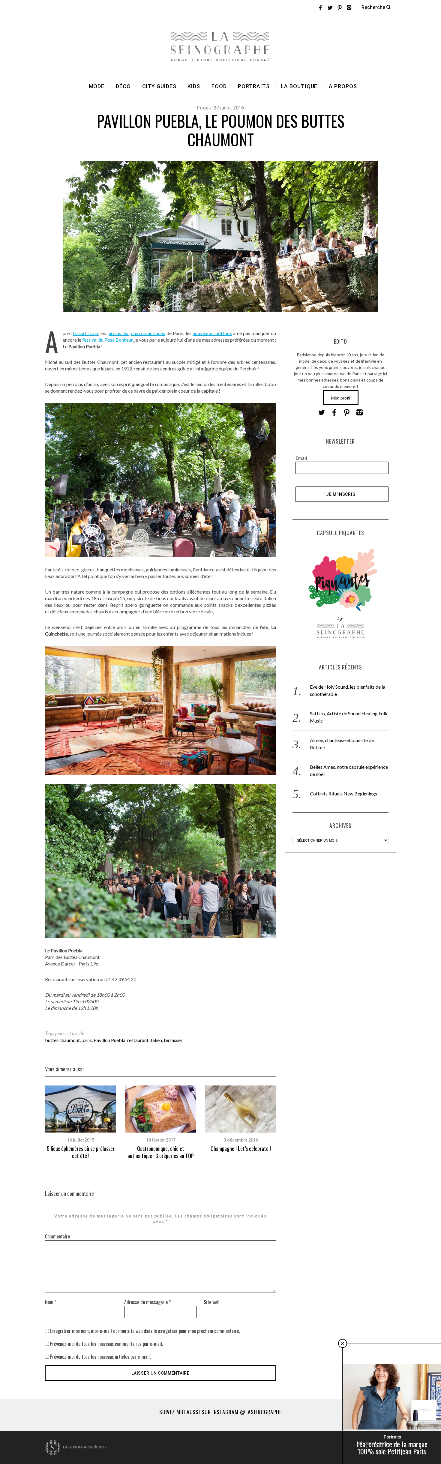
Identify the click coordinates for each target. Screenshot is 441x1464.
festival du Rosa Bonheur (107, 340)
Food (202, 108)
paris (87, 1040)
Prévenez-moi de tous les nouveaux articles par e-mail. (100, 1356)
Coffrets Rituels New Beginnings (343, 793)
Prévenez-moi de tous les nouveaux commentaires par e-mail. (106, 1343)
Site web (211, 1302)
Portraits (392, 1437)
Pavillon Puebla (109, 1040)
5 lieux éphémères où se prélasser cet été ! (81, 1152)
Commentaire (57, 1236)
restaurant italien (144, 1040)
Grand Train (85, 333)
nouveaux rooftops (212, 333)
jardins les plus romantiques (136, 333)
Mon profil (340, 397)
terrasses (173, 1040)
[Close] (342, 1343)
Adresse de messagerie (147, 1302)
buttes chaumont (62, 1040)
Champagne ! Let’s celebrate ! (241, 1148)
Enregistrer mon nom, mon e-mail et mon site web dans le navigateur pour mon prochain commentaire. (145, 1330)
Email (301, 458)
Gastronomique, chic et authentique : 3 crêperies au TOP (161, 1152)
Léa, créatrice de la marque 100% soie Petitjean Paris (392, 1448)
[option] (80, 1122)
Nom (50, 1302)
